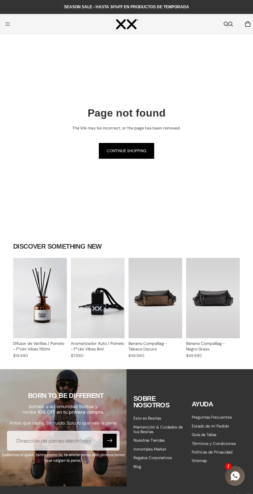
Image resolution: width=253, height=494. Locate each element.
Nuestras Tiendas (149, 440)
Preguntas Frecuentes (212, 417)
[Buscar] (226, 24)
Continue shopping (126, 150)
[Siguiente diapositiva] (175, 298)
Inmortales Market (149, 449)
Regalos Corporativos (152, 457)
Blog (137, 466)
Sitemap (199, 460)
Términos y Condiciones (214, 443)
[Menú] (7, 24)
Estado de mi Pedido (210, 426)
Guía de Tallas (204, 434)
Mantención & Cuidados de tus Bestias (158, 429)
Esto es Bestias (147, 418)
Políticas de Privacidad (212, 452)
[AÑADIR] (57, 328)
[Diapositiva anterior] (135, 298)
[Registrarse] (110, 441)
